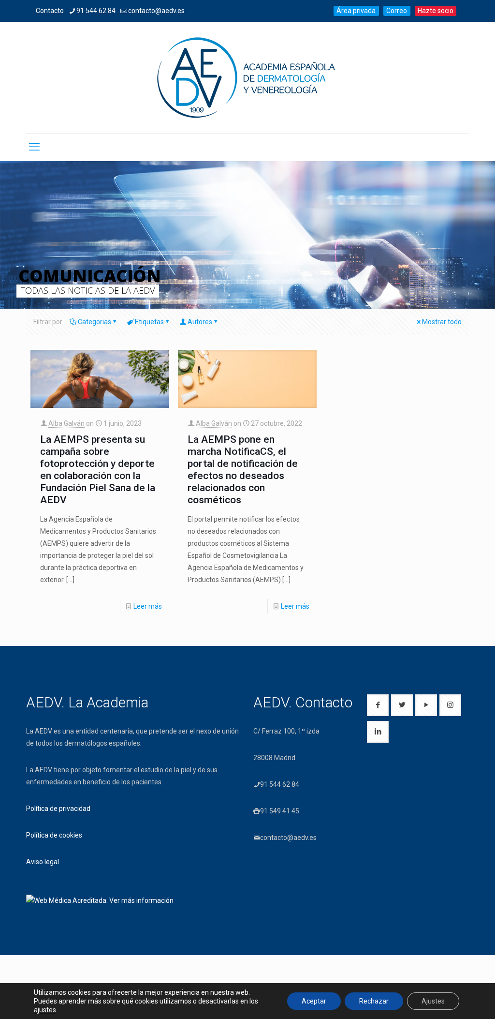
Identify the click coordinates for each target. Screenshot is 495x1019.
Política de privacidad (58, 808)
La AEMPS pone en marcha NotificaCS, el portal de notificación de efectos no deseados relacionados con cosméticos (243, 470)
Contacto (50, 11)
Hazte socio (435, 11)
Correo (396, 11)
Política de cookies (54, 835)
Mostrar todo (442, 322)
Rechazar (374, 1001)
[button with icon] (378, 705)
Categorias (94, 322)
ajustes (45, 1010)
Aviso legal (42, 862)
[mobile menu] (34, 147)
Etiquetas (149, 322)
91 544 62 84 (96, 11)
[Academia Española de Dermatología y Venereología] (247, 77)
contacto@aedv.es (156, 11)
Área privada (356, 11)
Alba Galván (66, 423)
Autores (200, 322)
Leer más (147, 606)
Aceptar (314, 1001)
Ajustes (433, 1001)
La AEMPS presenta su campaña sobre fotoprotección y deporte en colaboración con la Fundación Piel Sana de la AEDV (97, 470)
